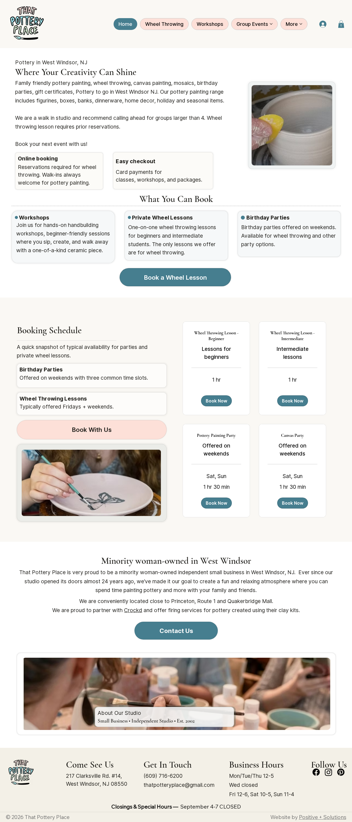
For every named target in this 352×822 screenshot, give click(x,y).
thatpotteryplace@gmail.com (179, 785)
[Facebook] (316, 772)
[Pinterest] (341, 772)
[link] (216, 336)
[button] (341, 24)
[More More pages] (300, 24)
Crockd (133, 610)
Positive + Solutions (322, 817)
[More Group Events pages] (271, 24)
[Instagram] (328, 772)
